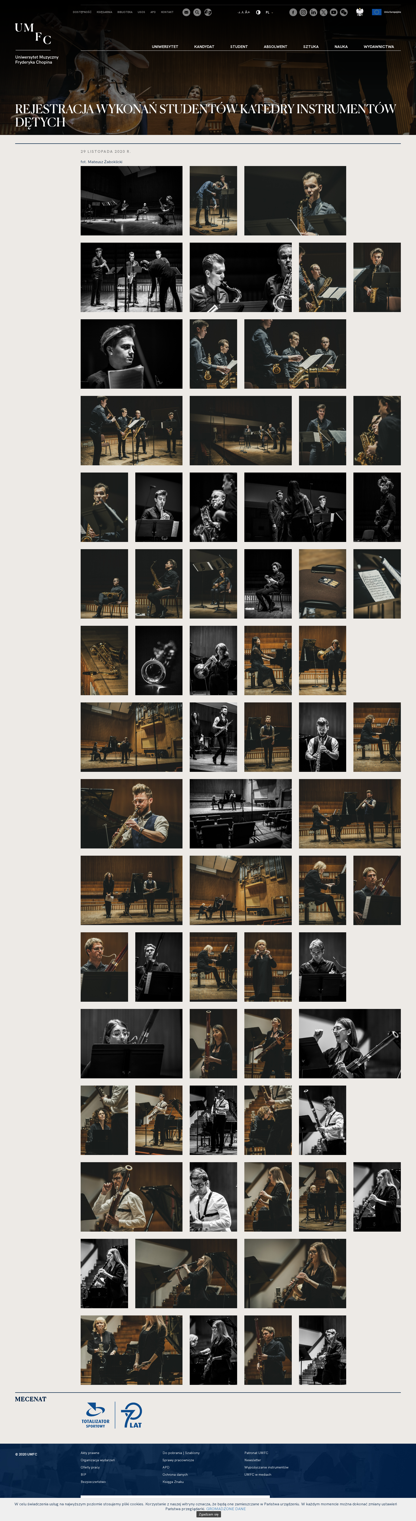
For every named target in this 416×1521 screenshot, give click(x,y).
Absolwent (275, 46)
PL (270, 12)
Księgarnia (104, 12)
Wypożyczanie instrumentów (266, 1467)
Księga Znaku (173, 1482)
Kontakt (167, 12)
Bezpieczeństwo (93, 1482)
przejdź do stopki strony (25, 3)
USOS (141, 12)
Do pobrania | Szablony (181, 1453)
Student (239, 46)
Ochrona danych (175, 1474)
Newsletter (252, 1460)
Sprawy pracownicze (178, 1460)
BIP (83, 1474)
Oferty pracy (90, 1467)
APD (153, 12)
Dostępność (82, 12)
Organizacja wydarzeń (98, 1460)
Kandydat (204, 46)
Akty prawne (90, 1453)
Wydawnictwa (379, 46)
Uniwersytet (165, 46)
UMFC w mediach (257, 1474)
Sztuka (311, 46)
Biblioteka (124, 12)
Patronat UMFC (256, 1453)
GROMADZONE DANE (226, 1508)
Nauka (341, 46)
